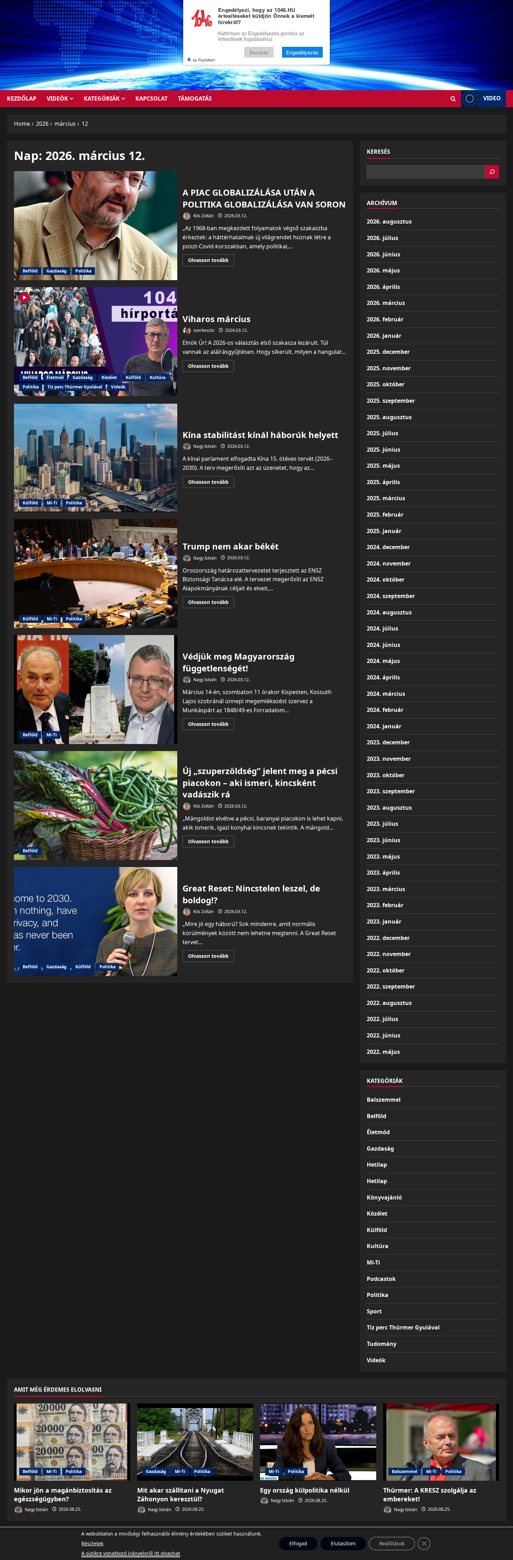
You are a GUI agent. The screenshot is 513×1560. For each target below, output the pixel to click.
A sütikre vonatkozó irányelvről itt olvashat (130, 1553)
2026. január (384, 336)
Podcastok (381, 1279)
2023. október (385, 775)
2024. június (383, 645)
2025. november (389, 368)
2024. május (383, 661)
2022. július (382, 1019)
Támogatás (195, 98)
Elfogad (298, 1543)
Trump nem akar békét (95, 573)
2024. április (383, 677)
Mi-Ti (52, 503)
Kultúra (157, 377)
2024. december (388, 547)
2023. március (386, 889)
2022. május (383, 1052)
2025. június (383, 449)
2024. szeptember (391, 596)
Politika (83, 271)
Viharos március (95, 341)
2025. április (383, 482)
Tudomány (381, 1344)
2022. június (383, 1035)
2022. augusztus (389, 1003)
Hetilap (377, 1164)
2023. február (385, 905)
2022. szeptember (391, 986)
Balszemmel (384, 1099)
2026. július (382, 238)
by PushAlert (204, 60)
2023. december (388, 742)
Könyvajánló (384, 1197)
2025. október (385, 384)
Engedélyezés (302, 52)
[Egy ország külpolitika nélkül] (318, 1442)
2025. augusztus (389, 417)
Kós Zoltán (203, 216)
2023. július (382, 824)
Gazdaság (56, 271)
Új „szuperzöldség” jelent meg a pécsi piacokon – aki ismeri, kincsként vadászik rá (95, 805)
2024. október (385, 579)
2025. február (385, 514)
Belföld (30, 271)
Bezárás (259, 52)
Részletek (92, 1543)
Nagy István (204, 446)
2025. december (388, 352)
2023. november (389, 759)
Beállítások (391, 1543)
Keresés (378, 151)
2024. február (385, 710)
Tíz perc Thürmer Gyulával (74, 387)
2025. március (386, 498)
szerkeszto (203, 330)
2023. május (383, 856)
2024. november (389, 563)
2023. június (383, 840)
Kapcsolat (151, 98)
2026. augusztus (389, 221)
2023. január (384, 921)
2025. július (382, 433)
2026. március (386, 303)
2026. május (383, 270)
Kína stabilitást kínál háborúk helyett (95, 457)
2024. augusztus (389, 612)
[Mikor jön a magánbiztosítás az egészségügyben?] (72, 1442)
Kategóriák (102, 98)
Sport (374, 1311)
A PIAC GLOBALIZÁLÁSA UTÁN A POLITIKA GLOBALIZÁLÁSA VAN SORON (95, 225)
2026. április (383, 287)
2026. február (385, 319)
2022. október (385, 970)
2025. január (384, 531)
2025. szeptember (391, 400)
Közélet (109, 377)
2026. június (383, 254)
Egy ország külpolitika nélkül (304, 1490)
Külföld (133, 377)
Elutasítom (343, 1543)
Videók (57, 98)
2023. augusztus (389, 807)
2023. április (383, 872)
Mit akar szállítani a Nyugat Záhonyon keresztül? (180, 1494)
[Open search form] (453, 98)
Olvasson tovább (211, 261)
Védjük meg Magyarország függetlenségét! (95, 689)
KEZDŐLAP (21, 98)
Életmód (55, 377)
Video (492, 98)
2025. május (383, 465)
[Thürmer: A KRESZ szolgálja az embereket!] (441, 1442)
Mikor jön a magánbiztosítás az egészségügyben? (63, 1494)
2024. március (386, 694)
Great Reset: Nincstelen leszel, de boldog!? (95, 921)
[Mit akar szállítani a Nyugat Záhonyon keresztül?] (195, 1442)
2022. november (389, 954)
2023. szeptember (391, 791)
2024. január (384, 726)
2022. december (388, 938)
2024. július (382, 628)
